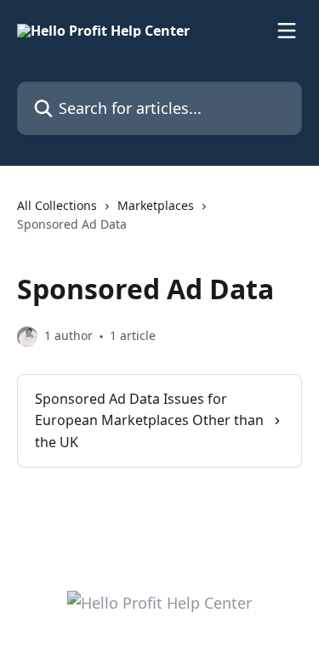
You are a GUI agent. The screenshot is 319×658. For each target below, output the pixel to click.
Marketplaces (155, 205)
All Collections (57, 205)
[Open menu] (286, 30)
